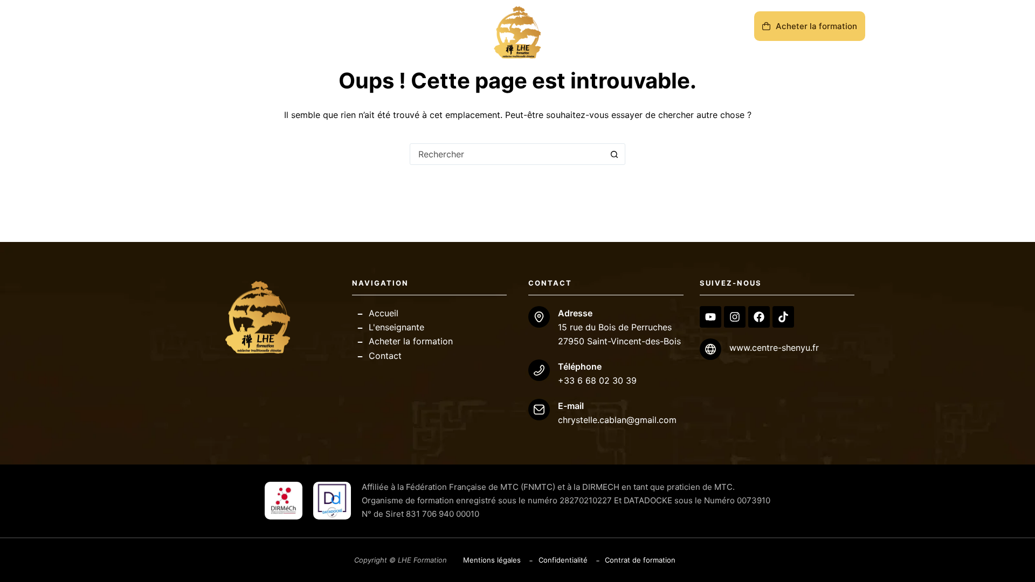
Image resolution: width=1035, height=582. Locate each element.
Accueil (195, 32)
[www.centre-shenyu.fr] (710, 349)
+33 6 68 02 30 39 (597, 380)
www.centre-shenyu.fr (774, 347)
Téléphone (580, 366)
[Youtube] (710, 317)
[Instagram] (735, 317)
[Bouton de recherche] (614, 154)
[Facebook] (759, 317)
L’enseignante (339, 32)
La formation (254, 32)
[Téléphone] (539, 370)
